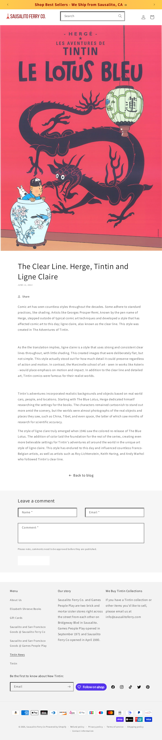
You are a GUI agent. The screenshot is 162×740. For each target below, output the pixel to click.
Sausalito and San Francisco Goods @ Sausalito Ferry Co (28, 629)
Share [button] (26, 296)
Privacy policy (95, 726)
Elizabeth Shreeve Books (25, 609)
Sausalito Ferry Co (36, 726)
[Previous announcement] (7, 4)
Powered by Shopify (56, 726)
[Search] (120, 16)
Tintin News (17, 654)
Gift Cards (16, 618)
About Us (16, 600)
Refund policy (77, 726)
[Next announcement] (154, 4)
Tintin (13, 663)
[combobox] (92, 16)
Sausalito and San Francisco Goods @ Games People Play (28, 643)
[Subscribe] (69, 686)
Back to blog (83, 475)
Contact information (83, 731)
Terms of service (115, 726)
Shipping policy (135, 726)
